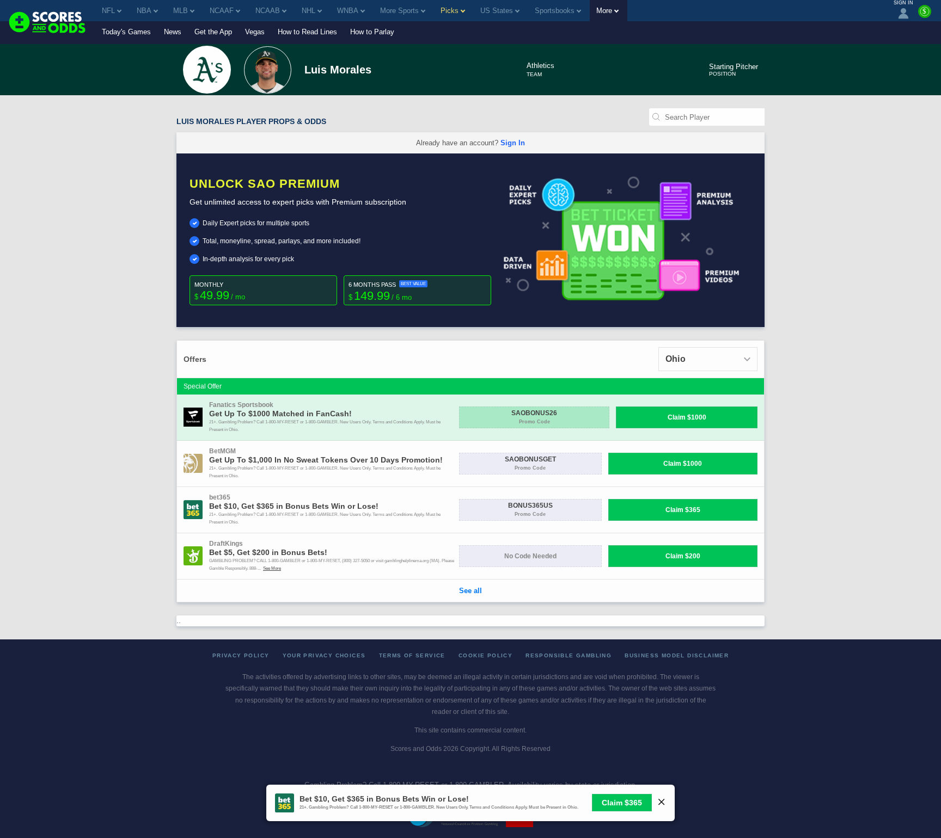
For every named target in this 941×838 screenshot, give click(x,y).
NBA (144, 11)
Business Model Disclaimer (677, 655)
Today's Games (126, 32)
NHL (308, 11)
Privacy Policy (241, 655)
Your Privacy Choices (324, 655)
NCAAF (222, 11)
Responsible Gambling (569, 655)
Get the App (213, 32)
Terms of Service (412, 655)
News (172, 32)
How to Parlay (372, 32)
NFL (108, 11)
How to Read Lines (307, 32)
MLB (180, 11)
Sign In (512, 143)
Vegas (255, 32)
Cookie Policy (485, 655)
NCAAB (267, 11)
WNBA (347, 11)
